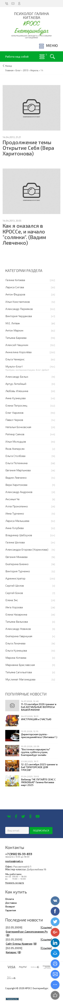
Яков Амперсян (14, 448)
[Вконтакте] (8, 816)
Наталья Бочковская (18, 427)
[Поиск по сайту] (52, 56)
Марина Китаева (15, 657)
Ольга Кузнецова (16, 650)
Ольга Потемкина (16, 463)
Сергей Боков (14, 592)
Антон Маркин (14, 330)
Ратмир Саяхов (14, 434)
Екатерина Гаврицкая (18, 636)
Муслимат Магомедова (20, 679)
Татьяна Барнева (15, 337)
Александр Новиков (18, 628)
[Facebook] (16, 816)
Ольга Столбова (15, 455)
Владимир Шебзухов (18, 535)
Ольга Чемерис (15, 359)
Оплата (9, 898)
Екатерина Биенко (17, 564)
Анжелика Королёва (18, 352)
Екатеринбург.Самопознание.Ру (27, 931)
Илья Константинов (17, 301)
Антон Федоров (15, 294)
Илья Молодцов (15, 441)
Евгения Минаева (16, 556)
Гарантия (10, 910)
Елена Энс (11, 600)
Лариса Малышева (17, 520)
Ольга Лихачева (15, 643)
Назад (8, 65)
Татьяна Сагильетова (18, 672)
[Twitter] (23, 816)
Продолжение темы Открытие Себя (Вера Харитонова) (28, 148)
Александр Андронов (18, 492)
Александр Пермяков (19, 308)
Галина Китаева (15, 280)
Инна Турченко (14, 513)
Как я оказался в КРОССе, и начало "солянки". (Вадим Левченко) (24, 234)
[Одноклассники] (30, 816)
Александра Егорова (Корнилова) (26, 549)
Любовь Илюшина (16, 391)
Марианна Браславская (20, 664)
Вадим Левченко (16, 477)
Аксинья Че (12, 499)
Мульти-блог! (14, 366)
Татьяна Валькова (16, 621)
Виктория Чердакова (18, 316)
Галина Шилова (15, 542)
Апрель (34, 70)
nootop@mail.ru (14, 861)
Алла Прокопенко (16, 506)
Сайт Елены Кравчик (19, 943)
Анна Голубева (14, 528)
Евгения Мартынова (18, 470)
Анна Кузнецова (15, 398)
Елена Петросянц (16, 405)
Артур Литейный (15, 383)
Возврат (10, 906)
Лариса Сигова (14, 287)
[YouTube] (37, 816)
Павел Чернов (14, 419)
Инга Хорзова (14, 607)
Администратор (15, 578)
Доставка (11, 902)
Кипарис (11, 952)
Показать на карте (14, 883)
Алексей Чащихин (16, 345)
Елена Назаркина (16, 614)
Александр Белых (16, 376)
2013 (25, 70)
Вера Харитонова (16, 484)
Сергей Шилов (14, 585)
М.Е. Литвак (12, 323)
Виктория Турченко (17, 571)
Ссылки (46, 927)
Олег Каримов (14, 412)
